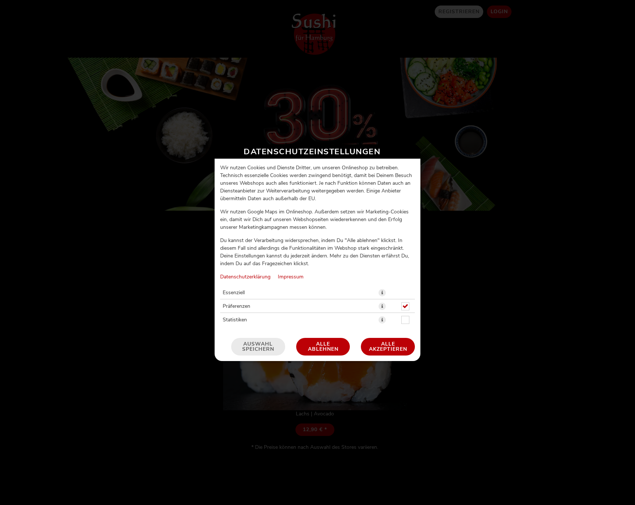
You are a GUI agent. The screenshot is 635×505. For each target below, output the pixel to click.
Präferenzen (236, 306)
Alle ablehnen (323, 347)
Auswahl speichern (258, 347)
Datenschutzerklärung (245, 276)
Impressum (291, 276)
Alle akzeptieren (388, 347)
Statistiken (235, 319)
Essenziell (234, 292)
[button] (382, 292)
